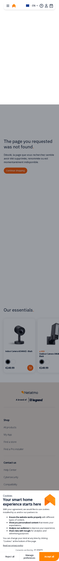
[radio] (8, 362)
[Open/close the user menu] (46, 6)
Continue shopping (15, 170)
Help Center (10, 470)
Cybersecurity (11, 477)
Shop (6, 420)
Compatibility (10, 484)
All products (10, 427)
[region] (29, 346)
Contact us (10, 462)
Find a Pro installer (14, 449)
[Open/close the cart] (51, 6)
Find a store (10, 442)
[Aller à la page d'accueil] (14, 6)
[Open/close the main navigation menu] (8, 6)
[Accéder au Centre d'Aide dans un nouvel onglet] (41, 6)
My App (8, 434)
